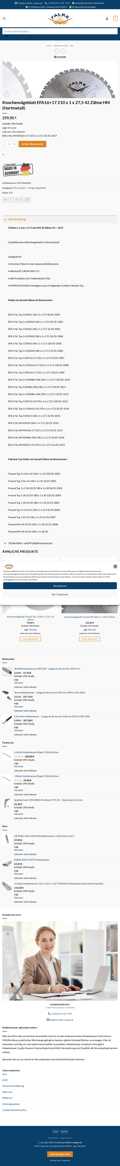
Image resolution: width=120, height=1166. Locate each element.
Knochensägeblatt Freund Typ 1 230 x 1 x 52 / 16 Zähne (30, 618)
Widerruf (7, 1097)
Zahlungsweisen (11, 1103)
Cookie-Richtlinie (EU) (14, 1109)
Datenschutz (62, 600)
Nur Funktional (60, 594)
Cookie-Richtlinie (49, 600)
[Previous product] (63, 51)
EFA (71, 46)
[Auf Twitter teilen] (16, 199)
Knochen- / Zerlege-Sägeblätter (32, 188)
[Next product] (57, 51)
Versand (11, 127)
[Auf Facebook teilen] (10, 199)
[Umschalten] (5, 219)
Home (49, 46)
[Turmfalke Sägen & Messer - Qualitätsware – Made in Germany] (60, 18)
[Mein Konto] (107, 18)
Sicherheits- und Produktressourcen (30, 543)
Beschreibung (17, 219)
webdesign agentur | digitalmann (60, 1160)
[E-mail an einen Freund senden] (22, 199)
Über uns (7, 1091)
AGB (5, 1079)
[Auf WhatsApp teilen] (5, 199)
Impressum (74, 600)
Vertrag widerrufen (60, 1154)
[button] (115, 566)
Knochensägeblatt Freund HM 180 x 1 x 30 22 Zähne (89, 617)
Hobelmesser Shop (61, 46)
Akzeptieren (60, 585)
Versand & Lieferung (13, 1085)
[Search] (6, 37)
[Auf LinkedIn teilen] (27, 199)
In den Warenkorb (32, 144)
